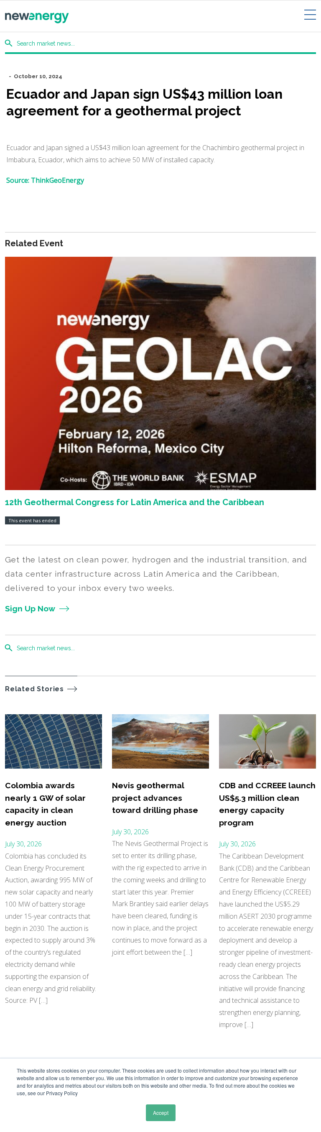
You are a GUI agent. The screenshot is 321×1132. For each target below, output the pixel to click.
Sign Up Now (30, 608)
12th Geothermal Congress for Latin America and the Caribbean (134, 502)
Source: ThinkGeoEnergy (45, 180)
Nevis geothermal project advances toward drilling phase (155, 798)
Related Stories (34, 689)
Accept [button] (160, 1112)
